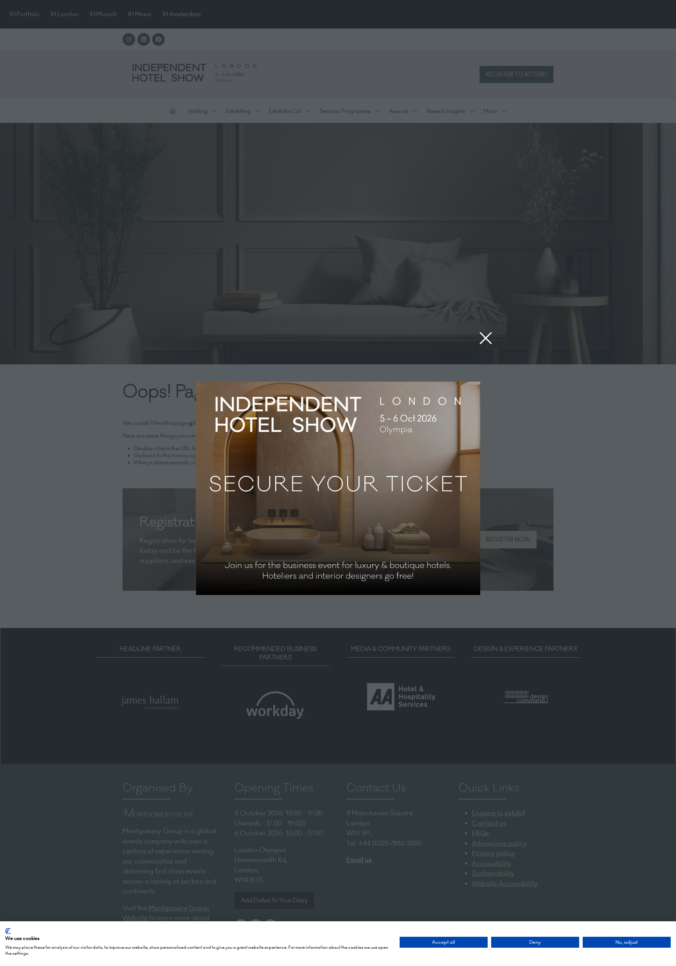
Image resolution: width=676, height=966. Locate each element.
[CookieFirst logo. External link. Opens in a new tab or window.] (8, 931)
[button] (485, 338)
